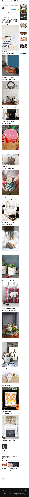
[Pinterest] (23, 53)
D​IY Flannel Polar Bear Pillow (6, 308)
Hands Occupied (12, 383)
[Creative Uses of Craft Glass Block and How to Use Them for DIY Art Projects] (4, 464)
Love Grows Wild (14, 308)
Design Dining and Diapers (12, 368)
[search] (26, 0)
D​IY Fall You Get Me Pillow (5, 222)
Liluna (10, 411)
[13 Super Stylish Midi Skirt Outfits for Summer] (23, 25)
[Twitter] (2, 458)
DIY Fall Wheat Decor (5, 440)
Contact (3, 490)
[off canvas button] (2, 0)
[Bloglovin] (25, 53)
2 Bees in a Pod (12, 222)
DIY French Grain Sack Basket (6, 121)
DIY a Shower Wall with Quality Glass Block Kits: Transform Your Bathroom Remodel (10, 469)
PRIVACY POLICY (21, 490)
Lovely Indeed (12, 51)
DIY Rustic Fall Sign (4, 368)
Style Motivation (14, 0)
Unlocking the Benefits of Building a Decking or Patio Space (23, 13)
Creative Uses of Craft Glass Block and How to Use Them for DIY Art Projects (4, 469)
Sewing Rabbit (13, 121)
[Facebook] (20, 53)
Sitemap (26, 490)
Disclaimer (6, 490)
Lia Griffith (11, 77)
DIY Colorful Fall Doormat (5, 77)
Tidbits (9, 166)
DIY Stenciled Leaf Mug (5, 383)
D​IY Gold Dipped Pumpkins (5, 51)
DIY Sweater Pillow (4, 166)
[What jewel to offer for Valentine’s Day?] (23, 32)
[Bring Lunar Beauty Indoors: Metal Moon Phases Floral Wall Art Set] (16, 464)
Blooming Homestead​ (12, 440)
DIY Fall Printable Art (4, 411)
